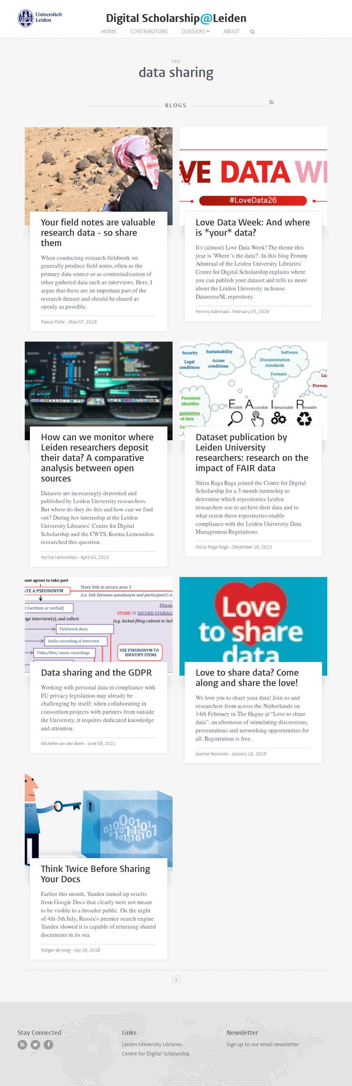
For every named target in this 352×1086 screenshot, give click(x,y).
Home (109, 31)
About (231, 31)
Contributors (149, 31)
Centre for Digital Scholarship (156, 1053)
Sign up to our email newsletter (263, 1044)
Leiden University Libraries (152, 1044)
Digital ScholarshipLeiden (176, 18)
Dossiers (193, 31)
